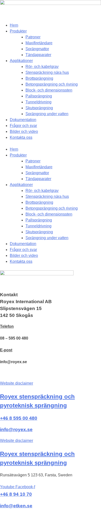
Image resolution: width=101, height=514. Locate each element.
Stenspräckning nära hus (47, 72)
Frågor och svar (23, 126)
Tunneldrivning (38, 102)
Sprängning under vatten (46, 114)
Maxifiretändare (38, 43)
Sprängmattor (37, 49)
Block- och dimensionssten (48, 90)
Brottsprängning (39, 78)
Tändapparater (38, 55)
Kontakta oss (21, 137)
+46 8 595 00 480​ (18, 418)
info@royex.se (16, 429)
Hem (14, 25)
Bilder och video (24, 131)
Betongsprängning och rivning (51, 84)
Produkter (18, 31)
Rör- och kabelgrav (42, 66)
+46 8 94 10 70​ (16, 494)
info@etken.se (16, 505)
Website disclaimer (16, 383)
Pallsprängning (38, 96)
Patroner (32, 37)
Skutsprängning (39, 108)
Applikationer (21, 61)
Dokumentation (23, 120)
